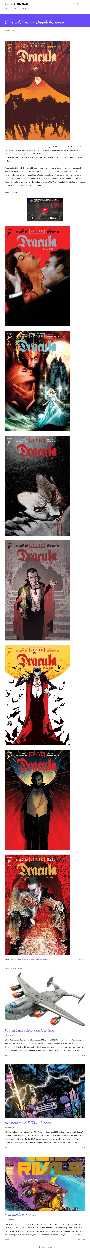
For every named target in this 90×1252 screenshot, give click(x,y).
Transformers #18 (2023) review (28, 1122)
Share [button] (81, 960)
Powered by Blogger (46, 1247)
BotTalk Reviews (16, 3)
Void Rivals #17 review (21, 1214)
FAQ (14, 8)
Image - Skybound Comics (25, 960)
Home (6, 8)
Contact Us (24, 8)
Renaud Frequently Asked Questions (30, 1030)
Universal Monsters (41, 960)
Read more (81, 1055)
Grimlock (12, 960)
